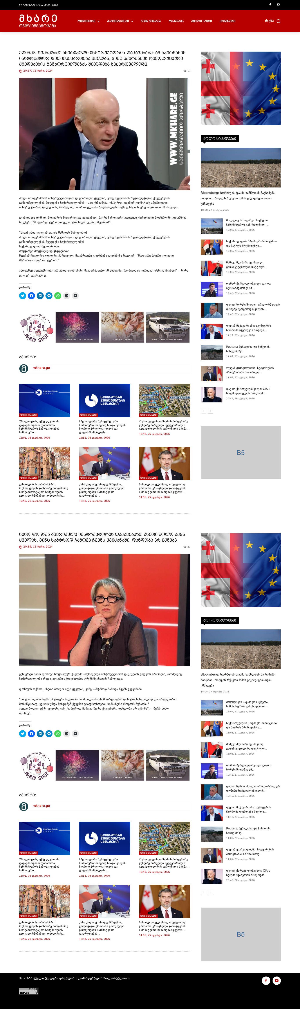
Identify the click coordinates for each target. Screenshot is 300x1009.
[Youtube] (278, 5)
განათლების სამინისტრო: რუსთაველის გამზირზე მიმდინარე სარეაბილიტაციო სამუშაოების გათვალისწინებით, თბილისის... (43, 490)
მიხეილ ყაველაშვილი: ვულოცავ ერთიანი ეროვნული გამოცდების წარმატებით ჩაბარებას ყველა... (162, 488)
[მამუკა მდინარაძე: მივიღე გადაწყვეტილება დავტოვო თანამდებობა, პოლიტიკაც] (212, 268)
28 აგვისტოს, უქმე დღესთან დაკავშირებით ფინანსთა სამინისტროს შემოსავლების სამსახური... (39, 427)
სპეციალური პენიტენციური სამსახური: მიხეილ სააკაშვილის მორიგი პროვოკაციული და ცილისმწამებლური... (102, 427)
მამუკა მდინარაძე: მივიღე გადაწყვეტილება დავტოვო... (246, 265)
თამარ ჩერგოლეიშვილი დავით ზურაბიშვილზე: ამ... (248, 286)
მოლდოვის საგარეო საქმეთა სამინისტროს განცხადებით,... (247, 222)
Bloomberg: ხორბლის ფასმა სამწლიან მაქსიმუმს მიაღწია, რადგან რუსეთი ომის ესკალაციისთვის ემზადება (238, 198)
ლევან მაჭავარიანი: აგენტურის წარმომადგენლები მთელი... (248, 328)
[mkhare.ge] (23, 368)
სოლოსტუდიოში (116, 978)
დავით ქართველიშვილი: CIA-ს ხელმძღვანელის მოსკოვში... (248, 391)
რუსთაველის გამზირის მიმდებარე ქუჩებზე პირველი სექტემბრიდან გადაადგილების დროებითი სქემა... (164, 425)
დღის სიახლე (28, 415)
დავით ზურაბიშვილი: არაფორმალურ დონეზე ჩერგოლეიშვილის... (253, 307)
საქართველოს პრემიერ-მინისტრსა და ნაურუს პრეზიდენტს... (251, 244)
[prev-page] (203, 411)
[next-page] (210, 411)
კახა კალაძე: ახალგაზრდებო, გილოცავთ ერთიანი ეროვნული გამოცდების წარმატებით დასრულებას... (101, 490)
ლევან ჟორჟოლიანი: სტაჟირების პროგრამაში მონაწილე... (250, 370)
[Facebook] (270, 5)
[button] (273, 21)
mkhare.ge (41, 368)
